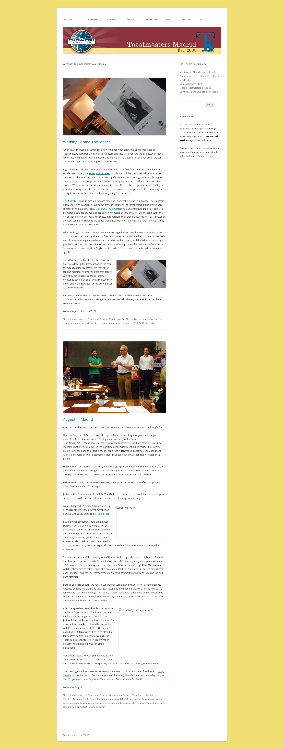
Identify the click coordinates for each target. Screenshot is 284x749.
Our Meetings (112, 19)
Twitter (119, 679)
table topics (153, 702)
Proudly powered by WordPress (78, 735)
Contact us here (206, 156)
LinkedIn (110, 679)
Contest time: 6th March (191, 83)
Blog (168, 19)
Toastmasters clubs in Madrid (133, 442)
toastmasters (69, 706)
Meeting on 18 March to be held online (199, 72)
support (104, 323)
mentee (158, 319)
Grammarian (103, 173)
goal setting (100, 702)
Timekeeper (102, 513)
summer (142, 702)
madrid (117, 702)
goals (110, 702)
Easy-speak (127, 596)
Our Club (126, 319)
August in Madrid (78, 419)
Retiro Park (103, 427)
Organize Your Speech (134, 695)
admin (153, 323)
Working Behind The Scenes (87, 141)
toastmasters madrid (119, 323)
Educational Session (98, 319)
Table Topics (89, 698)
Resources (132, 19)
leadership (148, 319)
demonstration (133, 698)
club (123, 698)
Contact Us (184, 19)
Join (200, 19)
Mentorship (115, 319)
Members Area (152, 19)
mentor (66, 323)
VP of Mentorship (72, 200)
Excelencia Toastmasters (109, 208)
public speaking (91, 323)
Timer (92, 173)
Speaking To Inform (73, 698)
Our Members (91, 19)
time (162, 702)
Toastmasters (70, 19)
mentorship (77, 323)
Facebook (136, 679)
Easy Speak (148, 698)
